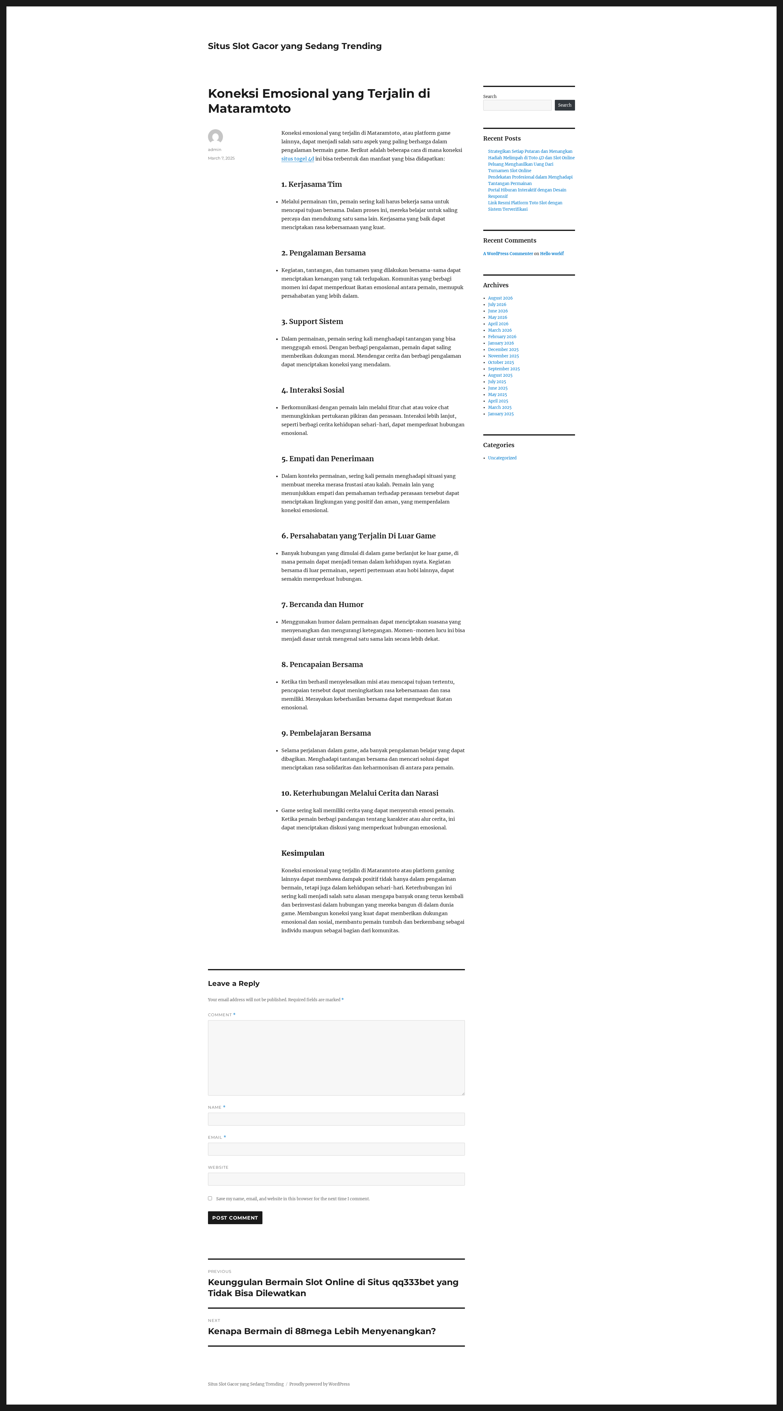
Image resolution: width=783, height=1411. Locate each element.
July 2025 (497, 381)
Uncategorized (502, 458)
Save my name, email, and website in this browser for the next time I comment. (293, 1199)
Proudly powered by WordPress (319, 1384)
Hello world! (552, 253)
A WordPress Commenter (508, 253)
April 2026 (498, 323)
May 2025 (497, 394)
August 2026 (500, 298)
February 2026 (502, 336)
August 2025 (500, 375)
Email (217, 1137)
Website (218, 1167)
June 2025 (498, 388)
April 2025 (498, 401)
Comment (222, 1014)
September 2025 (504, 369)
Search (490, 96)
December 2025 (503, 349)
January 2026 (501, 343)
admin (214, 149)
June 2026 (498, 311)
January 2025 (501, 414)
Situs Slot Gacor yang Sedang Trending (295, 46)
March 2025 (500, 407)
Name (217, 1107)
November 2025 (503, 356)
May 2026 (497, 317)
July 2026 (497, 304)
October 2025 (501, 362)
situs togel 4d (297, 159)
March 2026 (500, 330)
